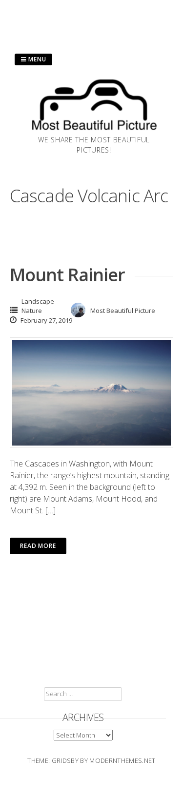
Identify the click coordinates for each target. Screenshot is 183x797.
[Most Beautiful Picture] (94, 131)
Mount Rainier (67, 275)
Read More (38, 546)
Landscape (37, 301)
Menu (36, 59)
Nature (31, 310)
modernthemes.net (122, 760)
